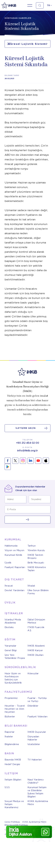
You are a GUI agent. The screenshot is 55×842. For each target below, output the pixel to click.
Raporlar (10, 732)
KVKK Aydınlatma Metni (38, 803)
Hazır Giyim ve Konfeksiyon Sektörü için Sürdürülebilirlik (13, 678)
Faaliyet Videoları (38, 716)
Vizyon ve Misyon (14, 550)
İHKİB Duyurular (37, 732)
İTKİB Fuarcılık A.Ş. (36, 629)
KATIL (27, 519)
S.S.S (7, 787)
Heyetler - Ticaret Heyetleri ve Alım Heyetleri (15, 708)
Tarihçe (32, 545)
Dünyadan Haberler (33, 738)
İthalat (31, 585)
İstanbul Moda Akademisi (13, 621)
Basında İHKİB (13, 759)
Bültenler (10, 716)
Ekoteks (9, 627)
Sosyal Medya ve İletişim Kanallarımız (14, 804)
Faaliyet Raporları (15, 567)
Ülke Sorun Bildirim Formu (38, 592)
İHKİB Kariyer (35, 650)
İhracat (9, 585)
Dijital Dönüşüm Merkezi (36, 621)
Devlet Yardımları (14, 590)
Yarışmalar (10, 645)
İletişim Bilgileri (13, 779)
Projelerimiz (11, 698)
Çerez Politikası (12, 822)
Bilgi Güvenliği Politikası (16, 825)
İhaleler (9, 736)
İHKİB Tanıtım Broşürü (35, 556)
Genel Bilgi (10, 650)
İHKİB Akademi (36, 645)
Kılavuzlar (33, 673)
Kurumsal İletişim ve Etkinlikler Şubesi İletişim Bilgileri (37, 792)
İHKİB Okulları (36, 655)
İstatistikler (34, 744)
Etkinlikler (33, 705)
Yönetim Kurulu (36, 550)
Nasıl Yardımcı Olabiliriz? (36, 781)
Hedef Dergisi (12, 764)
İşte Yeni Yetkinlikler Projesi (15, 656)
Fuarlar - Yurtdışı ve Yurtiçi (37, 700)
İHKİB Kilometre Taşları (37, 569)
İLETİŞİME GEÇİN (26, 428)
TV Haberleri (35, 759)
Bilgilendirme (12, 744)
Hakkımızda (11, 545)
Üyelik (8, 562)
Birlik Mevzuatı (36, 562)
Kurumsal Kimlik (13, 555)
